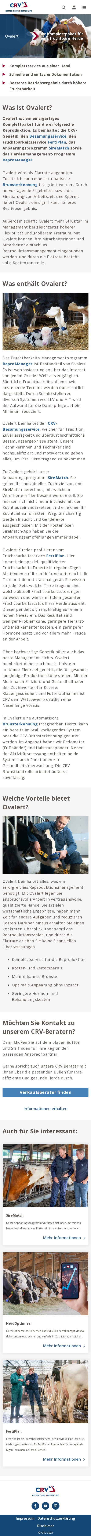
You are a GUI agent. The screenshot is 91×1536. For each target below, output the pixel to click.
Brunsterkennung (20, 184)
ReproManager (18, 159)
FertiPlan (57, 142)
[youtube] (45, 1506)
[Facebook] (35, 1506)
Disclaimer (45, 1525)
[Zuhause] (19, 7)
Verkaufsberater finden (46, 1092)
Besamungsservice (47, 136)
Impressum (25, 1518)
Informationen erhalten (45, 1108)
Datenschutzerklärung (56, 1518)
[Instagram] (55, 1506)
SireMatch (59, 148)
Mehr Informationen (62, 1237)
